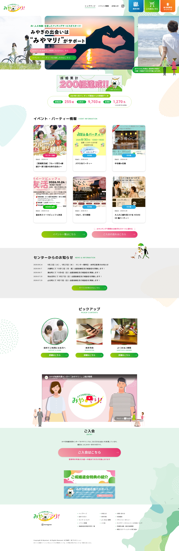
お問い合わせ (121, 513)
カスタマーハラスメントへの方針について (129, 523)
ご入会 (103, 523)
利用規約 (119, 516)
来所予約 (104, 516)
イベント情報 (83, 523)
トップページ (83, 513)
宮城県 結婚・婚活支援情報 (125, 526)
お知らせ (104, 513)
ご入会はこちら (89, 452)
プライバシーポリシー (123, 520)
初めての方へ (83, 516)
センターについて (84, 520)
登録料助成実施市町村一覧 (87, 526)
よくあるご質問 (106, 520)
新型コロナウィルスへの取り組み (127, 529)
